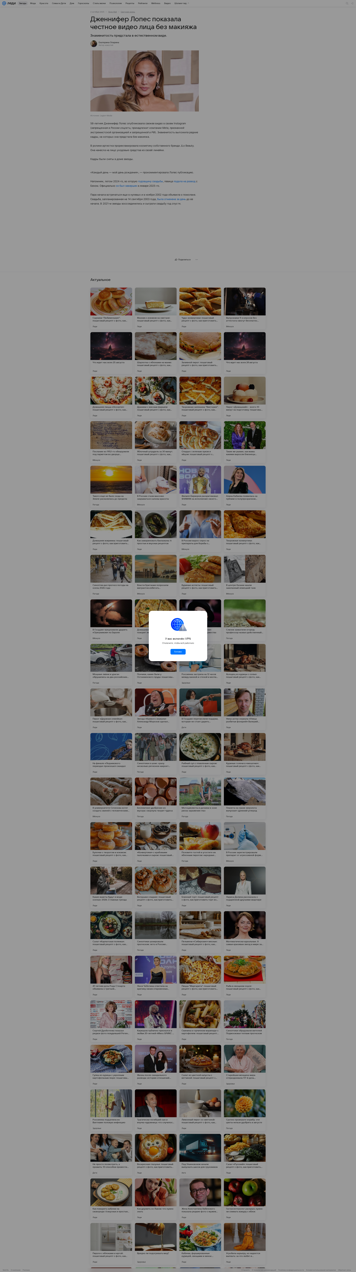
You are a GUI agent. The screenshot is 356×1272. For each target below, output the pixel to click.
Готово (178, 651)
